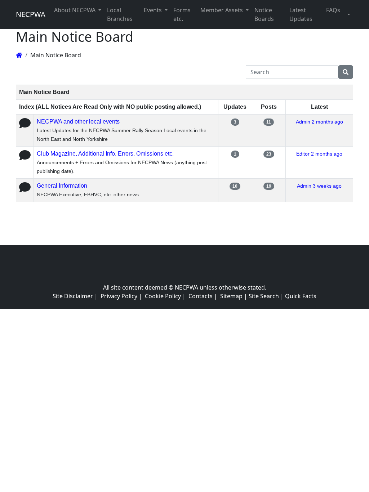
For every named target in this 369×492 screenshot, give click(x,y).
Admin (303, 122)
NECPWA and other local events (78, 121)
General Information (62, 186)
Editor (303, 154)
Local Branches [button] (120, 14)
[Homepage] (19, 55)
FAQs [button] (333, 10)
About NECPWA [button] (75, 10)
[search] (345, 72)
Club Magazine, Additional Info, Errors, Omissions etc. (105, 154)
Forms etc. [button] (182, 14)
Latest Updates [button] (300, 14)
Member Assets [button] (222, 10)
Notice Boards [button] (264, 14)
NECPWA (30, 14)
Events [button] (153, 10)
